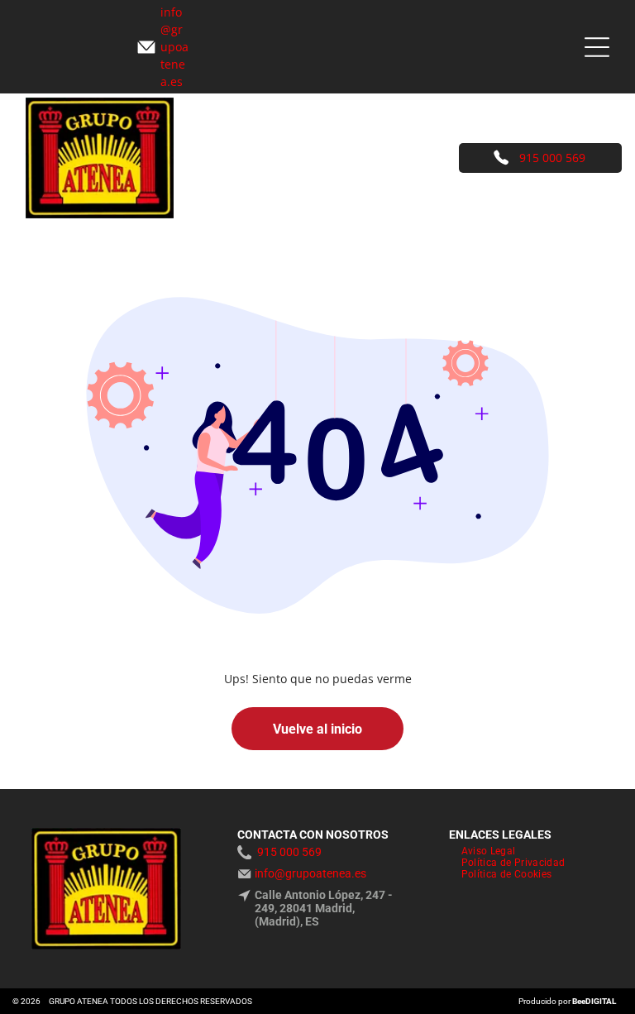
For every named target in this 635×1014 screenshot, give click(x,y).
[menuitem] (488, 851)
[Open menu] (597, 47)
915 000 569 (552, 157)
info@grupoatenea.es (310, 873)
